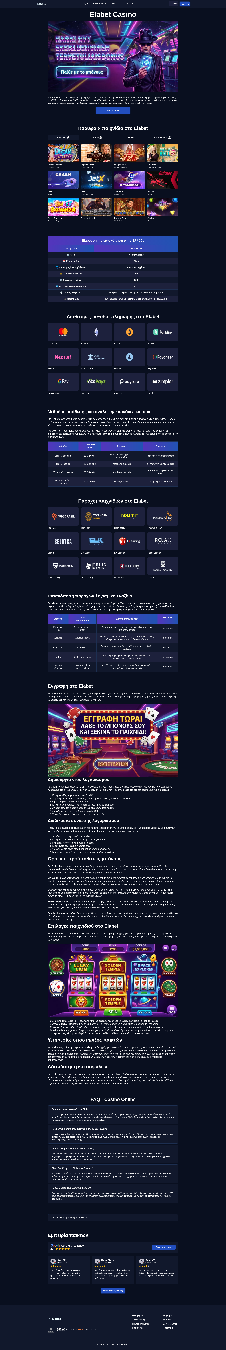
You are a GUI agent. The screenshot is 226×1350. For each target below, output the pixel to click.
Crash (127, 137)
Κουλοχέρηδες (160, 137)
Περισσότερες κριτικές (113, 1291)
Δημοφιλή (61, 137)
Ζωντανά (95, 137)
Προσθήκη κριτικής (164, 1247)
